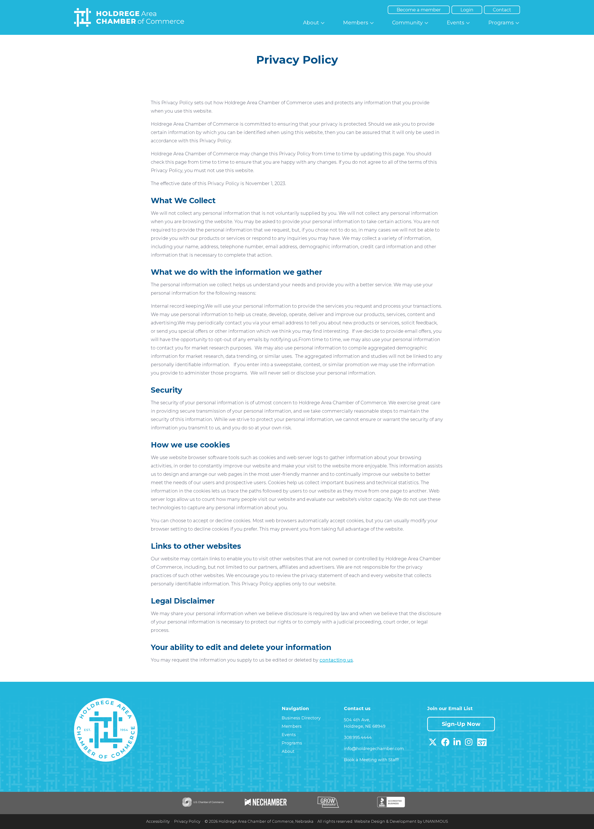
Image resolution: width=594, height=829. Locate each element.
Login (466, 10)
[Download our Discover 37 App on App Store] (482, 743)
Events (455, 23)
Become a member (419, 10)
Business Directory (301, 718)
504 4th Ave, (357, 719)
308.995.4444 (358, 737)
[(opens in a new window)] (433, 743)
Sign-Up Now (461, 724)
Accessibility (158, 821)
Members (355, 23)
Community (407, 23)
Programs (501, 23)
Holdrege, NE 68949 (364, 726)
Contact (502, 10)
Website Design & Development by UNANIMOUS (401, 821)
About (311, 23)
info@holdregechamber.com (374, 748)
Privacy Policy (187, 821)
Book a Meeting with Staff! (371, 759)
